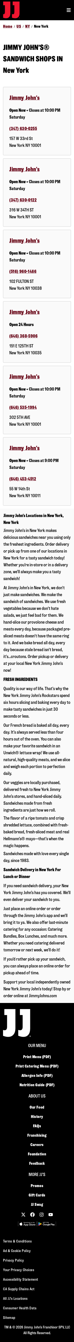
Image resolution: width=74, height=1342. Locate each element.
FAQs (37, 1126)
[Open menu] (68, 10)
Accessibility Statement (20, 1279)
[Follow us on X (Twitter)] (23, 1214)
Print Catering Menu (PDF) (37, 1066)
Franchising (36, 1135)
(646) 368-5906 (23, 336)
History (37, 1117)
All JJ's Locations (15, 1298)
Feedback (37, 1163)
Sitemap (9, 1317)
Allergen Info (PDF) (37, 1075)
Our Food (37, 1107)
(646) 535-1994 (23, 407)
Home (7, 26)
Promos (37, 1186)
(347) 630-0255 (23, 128)
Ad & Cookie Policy (17, 1251)
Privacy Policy (13, 1260)
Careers (37, 1145)
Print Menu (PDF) (37, 1057)
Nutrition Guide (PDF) (37, 1085)
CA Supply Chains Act (18, 1289)
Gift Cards (37, 1195)
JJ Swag (37, 1204)
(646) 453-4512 (22, 479)
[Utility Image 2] (46, 1223)
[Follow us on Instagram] (41, 1214)
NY (27, 26)
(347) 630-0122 (23, 200)
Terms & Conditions (17, 1241)
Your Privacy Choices (18, 1270)
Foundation (37, 1154)
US (19, 26)
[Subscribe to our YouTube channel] (50, 1214)
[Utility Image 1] (27, 1223)
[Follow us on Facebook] (32, 1214)
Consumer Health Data (19, 1308)
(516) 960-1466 (22, 271)
